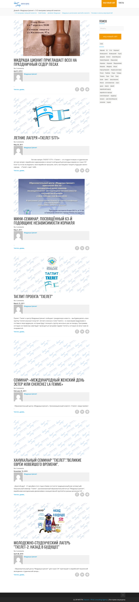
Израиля (109, 63)
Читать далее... (19, 89)
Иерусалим (114, 60)
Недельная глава (116, 70)
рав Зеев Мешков (111, 99)
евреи (107, 86)
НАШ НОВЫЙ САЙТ (110, 37)
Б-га (111, 50)
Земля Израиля (104, 60)
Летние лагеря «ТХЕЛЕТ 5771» (36, 137)
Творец (102, 76)
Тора (107, 76)
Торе (112, 76)
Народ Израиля (104, 70)
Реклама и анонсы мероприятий (102, 13)
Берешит (116, 50)
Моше (115, 66)
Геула (119, 53)
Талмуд (119, 73)
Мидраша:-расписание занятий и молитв (75, 13)
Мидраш (109, 66)
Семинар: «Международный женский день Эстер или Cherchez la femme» (49, 382)
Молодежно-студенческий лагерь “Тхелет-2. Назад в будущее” (42, 545)
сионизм (102, 102)
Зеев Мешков (116, 57)
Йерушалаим (118, 63)
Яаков (102, 83)
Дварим (102, 57)
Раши (113, 73)
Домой (16, 10)
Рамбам (107, 73)
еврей (112, 86)
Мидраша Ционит (27, 10)
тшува (109, 102)
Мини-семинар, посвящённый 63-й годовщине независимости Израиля (44, 221)
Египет (108, 57)
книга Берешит (104, 96)
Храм (101, 79)
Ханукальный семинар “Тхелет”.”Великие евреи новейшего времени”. (47, 462)
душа (101, 86)
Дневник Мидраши (54, 13)
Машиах (102, 66)
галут (117, 83)
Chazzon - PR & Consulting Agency (95, 600)
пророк (102, 99)
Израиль (102, 63)
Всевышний (112, 53)
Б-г (107, 50)
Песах (102, 73)
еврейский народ (105, 89)
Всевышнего (104, 53)
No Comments (19, 68)
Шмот (106, 79)
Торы (116, 76)
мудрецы (113, 96)
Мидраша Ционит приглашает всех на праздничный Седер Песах (45, 62)
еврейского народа (106, 92)
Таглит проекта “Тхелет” (33, 296)
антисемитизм (109, 83)
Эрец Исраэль (114, 79)
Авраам (102, 50)
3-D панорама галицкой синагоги (26, 13)
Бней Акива (42, 13)
